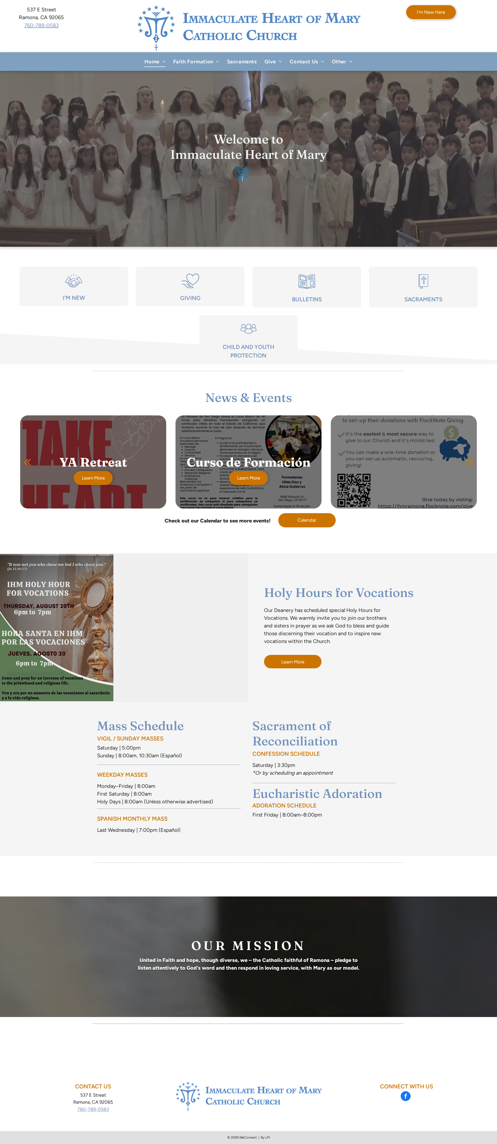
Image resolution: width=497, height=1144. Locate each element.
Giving (190, 298)
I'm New (74, 297)
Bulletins (307, 299)
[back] (27, 461)
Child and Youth (248, 346)
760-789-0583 (41, 25)
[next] (469, 461)
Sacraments (423, 299)
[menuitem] (155, 61)
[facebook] (406, 1096)
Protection (248, 355)
